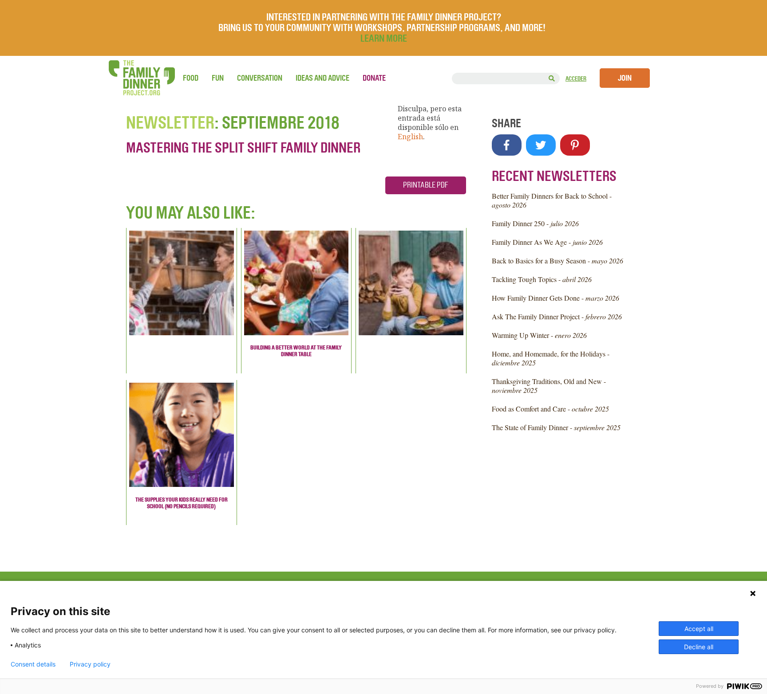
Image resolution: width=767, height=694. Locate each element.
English (410, 136)
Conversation (259, 78)
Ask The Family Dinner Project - (557, 316)
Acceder (575, 78)
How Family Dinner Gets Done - (555, 297)
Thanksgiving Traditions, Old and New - (549, 385)
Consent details (33, 664)
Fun (218, 78)
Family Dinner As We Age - (547, 242)
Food (190, 78)
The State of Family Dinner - (556, 427)
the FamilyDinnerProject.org (141, 77)
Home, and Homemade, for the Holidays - (550, 358)
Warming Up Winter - (539, 335)
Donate (374, 78)
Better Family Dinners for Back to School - (552, 200)
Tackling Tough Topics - (542, 279)
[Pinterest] (575, 145)
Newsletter (170, 123)
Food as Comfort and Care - (550, 408)
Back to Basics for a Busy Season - (557, 260)
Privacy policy (90, 664)
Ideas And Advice (322, 78)
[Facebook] (507, 145)
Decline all (698, 647)
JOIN (625, 78)
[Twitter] (541, 145)
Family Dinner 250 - (535, 223)
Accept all (698, 628)
